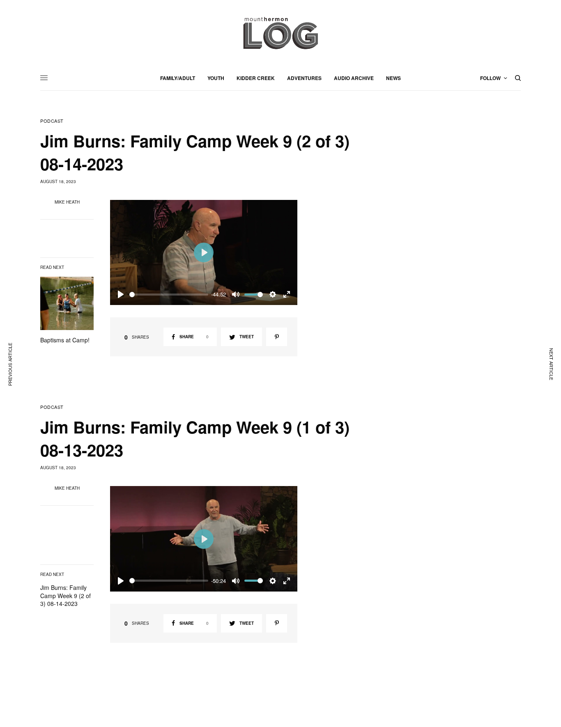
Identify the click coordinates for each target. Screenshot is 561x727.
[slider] (168, 294)
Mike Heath (67, 202)
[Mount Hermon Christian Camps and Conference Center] (280, 32)
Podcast (52, 121)
